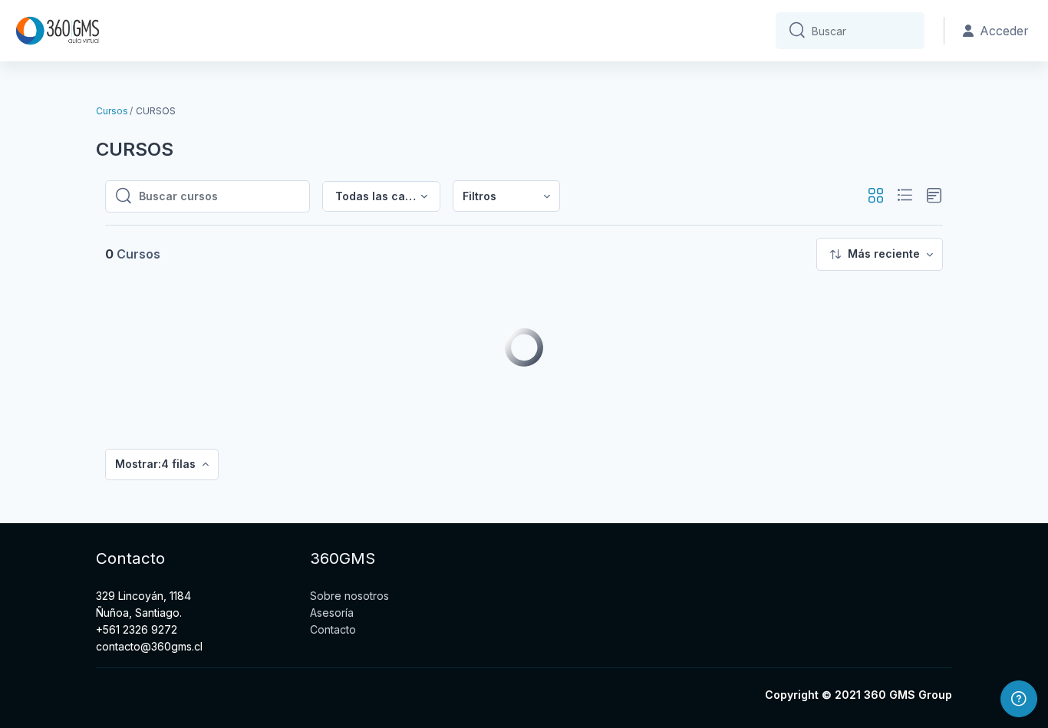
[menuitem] (506, 196)
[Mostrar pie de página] (1018, 698)
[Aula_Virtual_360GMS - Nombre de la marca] (57, 30)
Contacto (333, 629)
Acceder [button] (1004, 30)
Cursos (112, 111)
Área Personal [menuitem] (169, 31)
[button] (876, 196)
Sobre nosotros (349, 595)
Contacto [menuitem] (246, 31)
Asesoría (332, 612)
